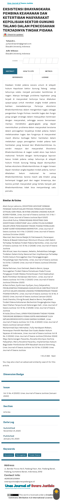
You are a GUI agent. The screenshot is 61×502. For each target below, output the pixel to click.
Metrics (48, 71)
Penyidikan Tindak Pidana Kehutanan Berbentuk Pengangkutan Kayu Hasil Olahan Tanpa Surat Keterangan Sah (29, 302)
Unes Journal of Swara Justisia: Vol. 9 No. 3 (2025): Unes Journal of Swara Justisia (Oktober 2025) (28, 280)
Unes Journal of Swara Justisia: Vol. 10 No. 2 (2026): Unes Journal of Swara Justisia (30, 246)
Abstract (10, 71)
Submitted (9, 428)
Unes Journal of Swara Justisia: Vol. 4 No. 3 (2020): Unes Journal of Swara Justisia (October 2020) (28, 232)
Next (53, 356)
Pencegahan (21, 455)
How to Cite (28, 71)
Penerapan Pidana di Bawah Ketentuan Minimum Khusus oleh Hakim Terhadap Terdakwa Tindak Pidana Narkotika (29, 240)
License (45, 77)
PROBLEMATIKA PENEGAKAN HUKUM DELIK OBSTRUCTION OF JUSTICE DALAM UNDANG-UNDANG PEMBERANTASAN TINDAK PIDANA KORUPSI (30, 291)
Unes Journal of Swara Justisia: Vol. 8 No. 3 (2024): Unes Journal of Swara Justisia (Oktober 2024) (30, 263)
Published (8, 436)
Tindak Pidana (34, 455)
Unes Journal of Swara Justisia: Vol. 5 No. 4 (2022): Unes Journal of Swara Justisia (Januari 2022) (30, 322)
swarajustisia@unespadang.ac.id (19, 481)
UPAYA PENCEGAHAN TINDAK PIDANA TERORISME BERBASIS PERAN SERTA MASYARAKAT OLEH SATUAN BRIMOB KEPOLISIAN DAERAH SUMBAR (28, 316)
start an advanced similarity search (31, 362)
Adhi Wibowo (11, 51)
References (17, 77)
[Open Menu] (3, 3)
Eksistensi (9, 455)
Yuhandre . (10, 41)
